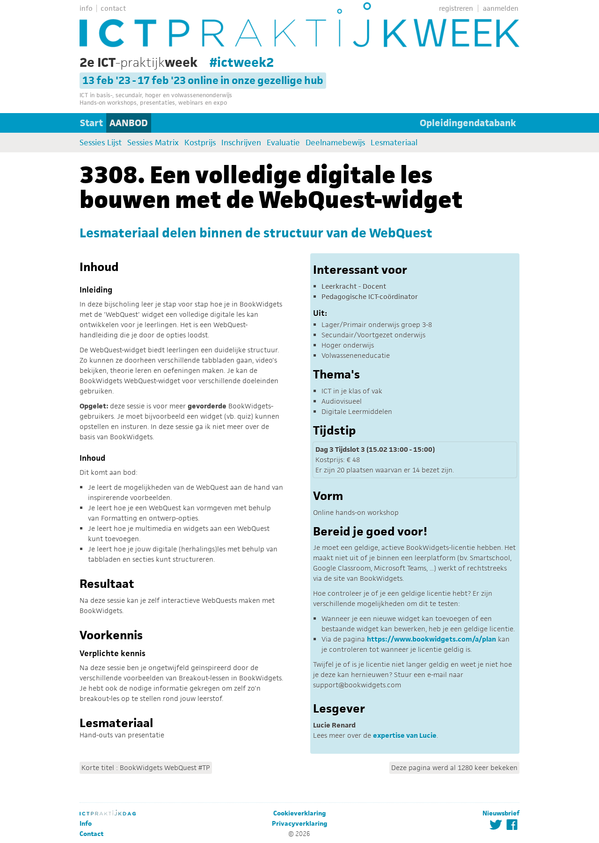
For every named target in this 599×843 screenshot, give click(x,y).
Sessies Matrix (153, 142)
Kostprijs (200, 142)
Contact (91, 834)
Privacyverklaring (299, 824)
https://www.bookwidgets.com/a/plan (431, 639)
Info (86, 824)
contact (113, 8)
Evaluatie (283, 142)
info (86, 8)
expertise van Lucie (405, 735)
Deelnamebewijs (335, 142)
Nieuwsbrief (500, 813)
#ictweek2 (242, 62)
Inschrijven (241, 142)
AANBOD (129, 123)
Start (91, 123)
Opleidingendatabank (468, 123)
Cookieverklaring (299, 813)
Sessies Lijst (101, 142)
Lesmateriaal (394, 142)
